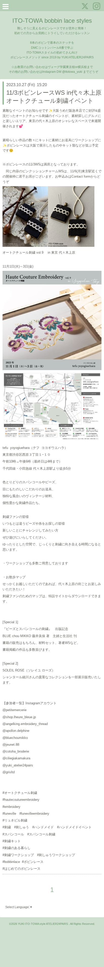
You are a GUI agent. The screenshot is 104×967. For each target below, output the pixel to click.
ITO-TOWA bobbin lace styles (52, 20)
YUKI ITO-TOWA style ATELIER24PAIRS (43, 923)
